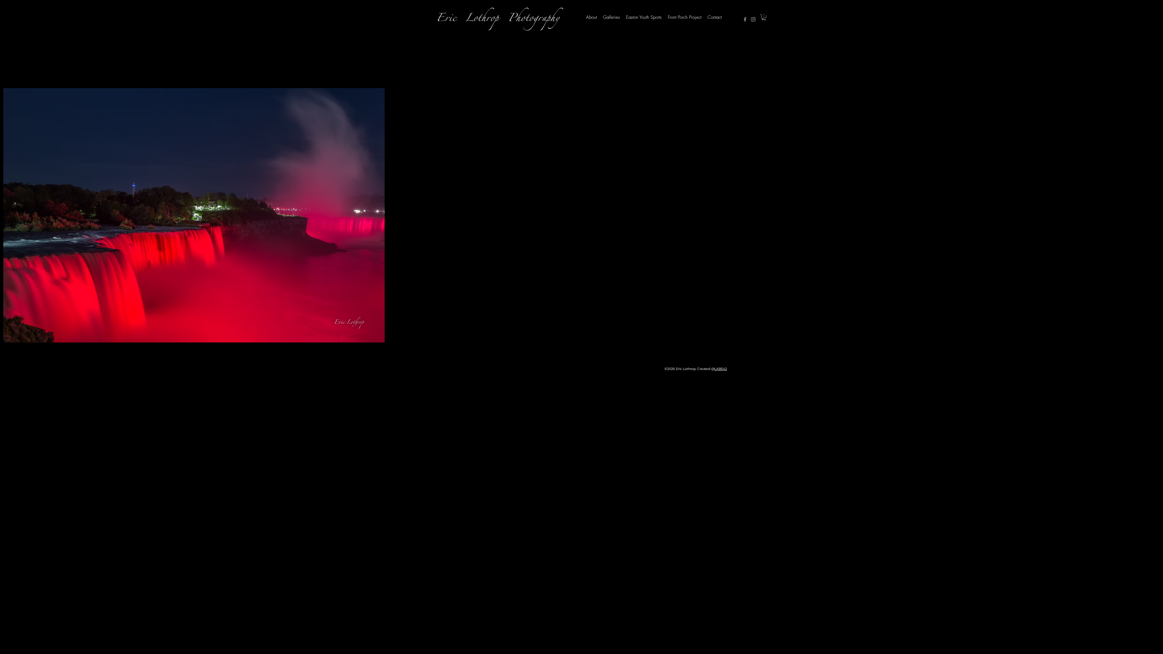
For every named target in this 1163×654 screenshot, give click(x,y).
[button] (763, 17)
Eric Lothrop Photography (497, 19)
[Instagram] (753, 19)
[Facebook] (745, 19)
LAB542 (720, 369)
